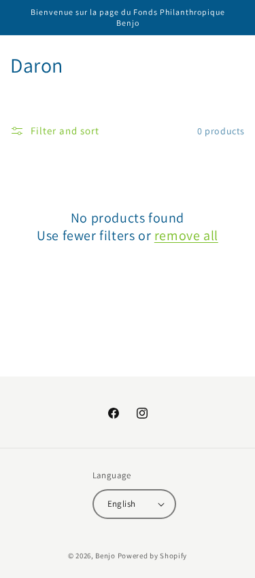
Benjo (105, 555)
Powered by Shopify (153, 555)
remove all (186, 235)
